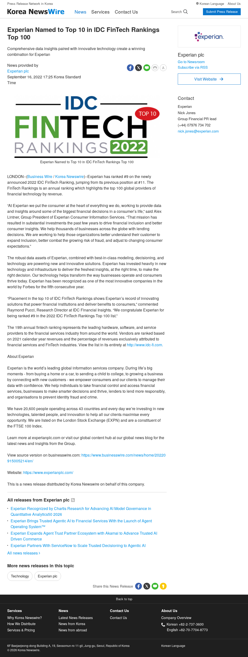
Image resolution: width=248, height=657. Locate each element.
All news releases (23, 553)
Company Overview (176, 617)
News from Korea (72, 623)
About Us (234, 3)
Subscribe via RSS (193, 67)
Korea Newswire (69, 176)
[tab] (33, 610)
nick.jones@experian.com (198, 130)
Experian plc (18, 71)
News (80, 11)
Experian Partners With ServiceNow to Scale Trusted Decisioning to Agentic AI (78, 545)
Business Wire (39, 176)
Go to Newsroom (191, 61)
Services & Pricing (21, 629)
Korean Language (212, 3)
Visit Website (208, 79)
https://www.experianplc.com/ (48, 472)
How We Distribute (21, 623)
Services (100, 11)
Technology (20, 575)
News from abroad (73, 629)
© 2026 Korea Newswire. (23, 650)
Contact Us (126, 11)
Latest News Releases (76, 617)
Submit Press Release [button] (222, 11)
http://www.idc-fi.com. (145, 344)
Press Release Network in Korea (30, 3)
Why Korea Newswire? (24, 617)
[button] (130, 67)
